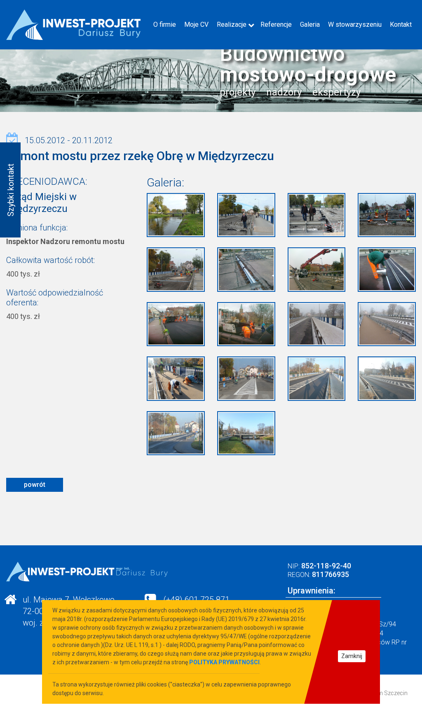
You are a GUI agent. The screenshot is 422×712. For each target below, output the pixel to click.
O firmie (164, 24)
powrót (34, 485)
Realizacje (231, 24)
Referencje (276, 24)
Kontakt (401, 24)
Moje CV (196, 24)
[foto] (175, 215)
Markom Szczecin (384, 693)
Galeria (310, 24)
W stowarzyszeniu (355, 24)
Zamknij (351, 656)
